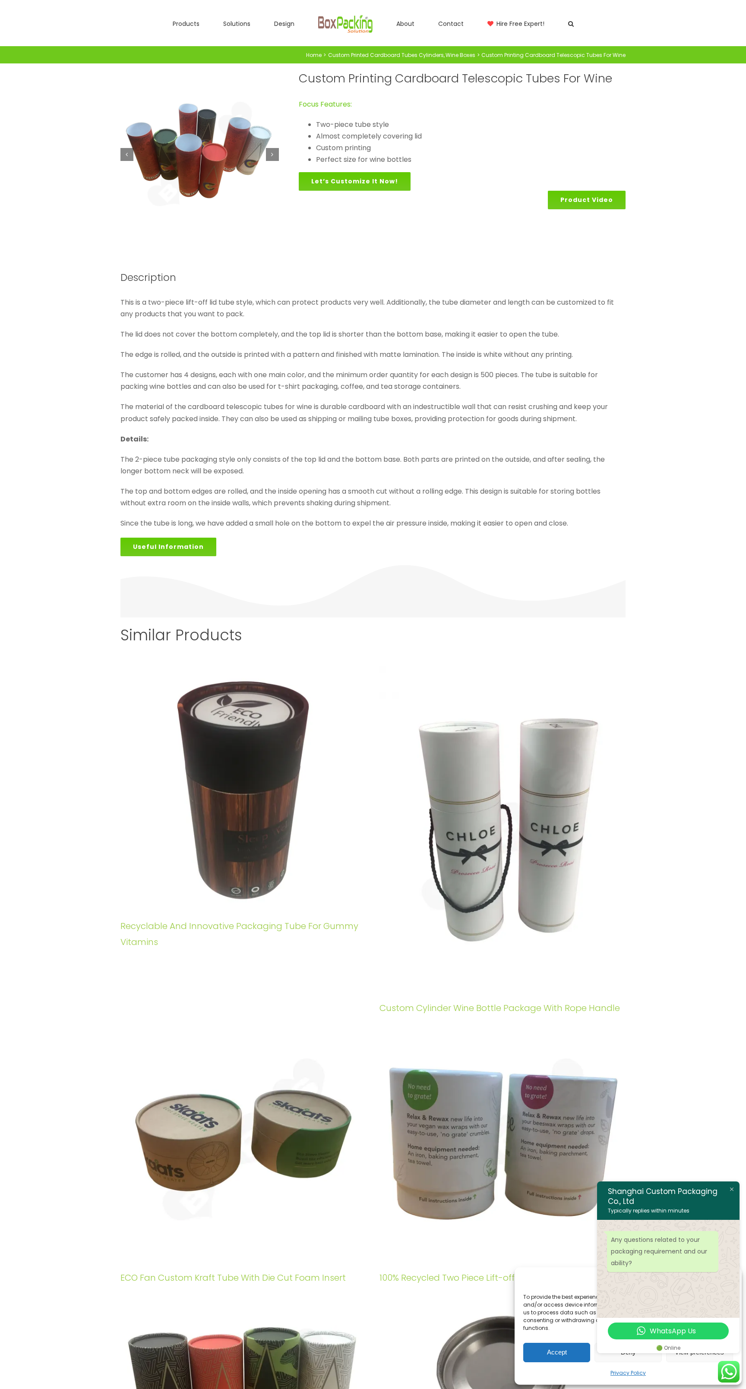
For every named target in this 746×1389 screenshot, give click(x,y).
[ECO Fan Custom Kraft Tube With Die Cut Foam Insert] (243, 1140)
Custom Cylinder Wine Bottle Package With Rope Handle (499, 1008)
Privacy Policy (628, 1372)
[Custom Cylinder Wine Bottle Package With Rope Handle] (502, 830)
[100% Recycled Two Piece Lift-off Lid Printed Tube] (502, 1140)
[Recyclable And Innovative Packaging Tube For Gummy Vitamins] (243, 789)
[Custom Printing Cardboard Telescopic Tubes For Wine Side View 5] (199, 155)
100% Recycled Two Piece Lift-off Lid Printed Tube (482, 1278)
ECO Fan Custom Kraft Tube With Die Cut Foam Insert (233, 1278)
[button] (520, 23)
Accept (557, 1352)
